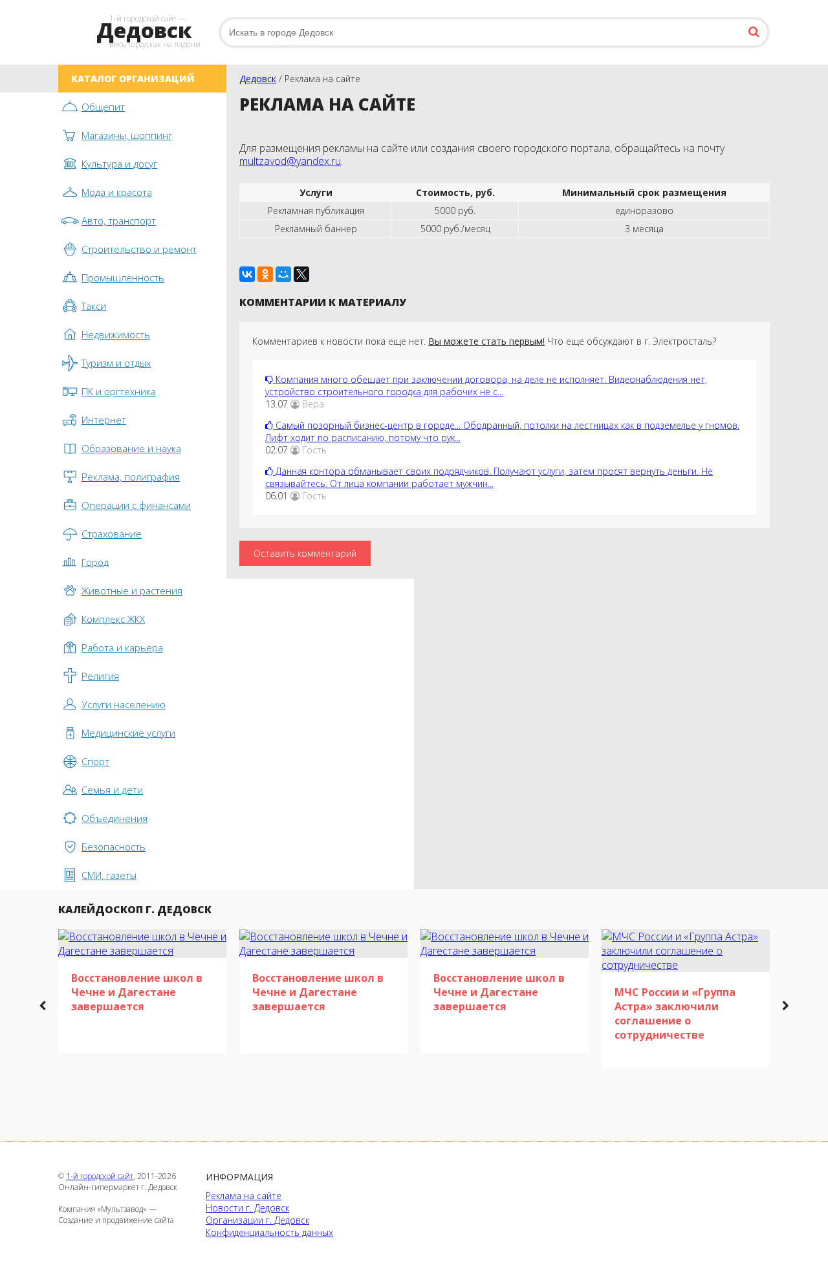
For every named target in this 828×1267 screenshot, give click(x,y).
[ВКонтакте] (247, 274)
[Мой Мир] (283, 274)
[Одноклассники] (265, 274)
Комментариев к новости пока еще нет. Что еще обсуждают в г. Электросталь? (484, 341)
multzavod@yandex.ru (290, 161)
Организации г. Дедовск (257, 1220)
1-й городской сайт (99, 1176)
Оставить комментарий (305, 553)
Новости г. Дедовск (247, 1208)
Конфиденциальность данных (269, 1232)
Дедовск (257, 78)
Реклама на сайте (243, 1195)
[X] (301, 274)
